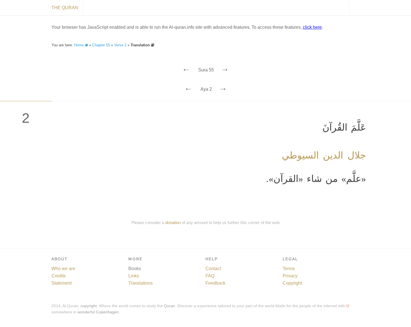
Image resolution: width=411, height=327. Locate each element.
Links (133, 275)
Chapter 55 (101, 45)
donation (173, 222)
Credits (58, 275)
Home (79, 45)
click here (312, 27)
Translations (140, 283)
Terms (289, 268)
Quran (169, 306)
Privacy (290, 275)
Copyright (292, 283)
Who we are (63, 268)
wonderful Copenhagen (98, 312)
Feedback (215, 283)
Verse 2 (120, 45)
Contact (213, 268)
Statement (61, 283)
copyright (89, 306)
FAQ (210, 275)
